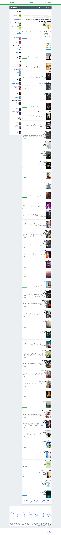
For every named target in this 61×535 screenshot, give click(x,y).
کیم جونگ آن (16, 117)
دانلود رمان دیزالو (32, 434)
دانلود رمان (32, 67)
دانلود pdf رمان (44, 66)
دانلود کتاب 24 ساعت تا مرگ (47, 151)
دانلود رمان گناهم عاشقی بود (26, 355)
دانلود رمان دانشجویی (27, 234)
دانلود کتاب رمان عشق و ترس (47, 420)
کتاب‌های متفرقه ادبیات (16, 113)
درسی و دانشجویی (42, 517)
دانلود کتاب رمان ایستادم (48, 450)
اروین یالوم (44, 471)
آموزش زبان (50, 517)
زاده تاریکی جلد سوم (44, 125)
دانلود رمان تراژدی (28, 264)
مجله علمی (18, 514)
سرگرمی (24, 511)
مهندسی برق (30, 510)
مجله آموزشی (18, 513)
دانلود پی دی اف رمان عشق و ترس (31, 424)
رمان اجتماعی (29, 135)
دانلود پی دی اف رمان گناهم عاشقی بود (41, 355)
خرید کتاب (45, 531)
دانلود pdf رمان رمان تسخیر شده (29, 76)
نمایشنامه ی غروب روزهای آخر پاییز (45, 501)
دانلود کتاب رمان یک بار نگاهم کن (46, 300)
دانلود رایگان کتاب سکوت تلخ (43, 136)
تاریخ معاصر (39, 163)
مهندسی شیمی (30, 512)
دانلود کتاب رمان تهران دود (47, 270)
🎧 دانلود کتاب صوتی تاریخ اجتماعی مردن (45, 161)
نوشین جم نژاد (16, 87)
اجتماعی (43, 513)
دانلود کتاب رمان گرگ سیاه (47, 92)
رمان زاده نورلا (39, 206)
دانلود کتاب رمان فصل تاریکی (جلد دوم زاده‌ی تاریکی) (44, 111)
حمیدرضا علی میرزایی (16, 32)
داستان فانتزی (44, 126)
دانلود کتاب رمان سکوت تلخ (47, 131)
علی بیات (17, 18)
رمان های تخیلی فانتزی (41, 75)
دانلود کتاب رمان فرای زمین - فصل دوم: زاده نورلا (45, 200)
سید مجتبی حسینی (43, 481)
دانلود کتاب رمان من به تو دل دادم (46, 360)
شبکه (37, 513)
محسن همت (17, 41)
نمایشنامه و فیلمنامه (49, 515)
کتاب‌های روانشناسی (17, 42)
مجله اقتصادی (18, 511)
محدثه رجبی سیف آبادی (42, 231)
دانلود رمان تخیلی (28, 75)
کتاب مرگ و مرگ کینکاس (33, 500)
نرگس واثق (44, 93)
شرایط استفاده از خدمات (48, 532)
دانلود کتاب (25, 79)
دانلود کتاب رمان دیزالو (48, 430)
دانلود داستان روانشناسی (36, 286)
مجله (35, 4)
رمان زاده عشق (39, 196)
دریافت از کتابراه (25, 27)
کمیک (50, 512)
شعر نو (50, 510)
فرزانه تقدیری (17, 82)
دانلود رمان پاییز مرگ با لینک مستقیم (26, 65)
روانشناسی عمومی (42, 472)
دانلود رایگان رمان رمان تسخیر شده (37, 77)
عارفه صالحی (44, 22)
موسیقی (24, 514)
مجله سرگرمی (18, 510)
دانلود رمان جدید (36, 65)
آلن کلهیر (44, 162)
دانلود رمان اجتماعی (29, 215)
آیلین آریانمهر (43, 401)
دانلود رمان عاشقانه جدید (26, 86)
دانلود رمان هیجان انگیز (38, 125)
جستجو (31, 2)
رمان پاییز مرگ (38, 67)
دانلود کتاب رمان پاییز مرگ (47, 61)
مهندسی (40, 4)
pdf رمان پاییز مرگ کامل (41, 65)
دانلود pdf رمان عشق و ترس (37, 424)
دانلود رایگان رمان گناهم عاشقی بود (33, 355)
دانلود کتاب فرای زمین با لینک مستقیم (29, 195)
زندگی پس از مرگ (27, 56)
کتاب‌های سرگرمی (17, 132)
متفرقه (24, 517)
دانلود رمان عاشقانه (33, 135)
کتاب (45, 524)
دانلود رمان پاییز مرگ (37, 502)
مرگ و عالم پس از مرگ (39, 500)
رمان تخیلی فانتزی (36, 75)
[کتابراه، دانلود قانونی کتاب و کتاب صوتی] (44, 25)
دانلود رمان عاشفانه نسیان (41, 106)
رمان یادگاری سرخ (41, 313)
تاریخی (43, 510)
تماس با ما (10, 0)
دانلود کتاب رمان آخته (48, 260)
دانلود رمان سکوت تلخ (26, 135)
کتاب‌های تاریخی (17, 52)
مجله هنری (18, 516)
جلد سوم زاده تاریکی (25, 124)
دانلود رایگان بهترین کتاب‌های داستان (15, 14)
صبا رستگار (44, 291)
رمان (27, 67)
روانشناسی (43, 512)
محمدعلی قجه (16, 126)
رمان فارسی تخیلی (34, 114)
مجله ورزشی (18, 512)
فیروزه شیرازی (43, 331)
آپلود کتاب (12, 2)
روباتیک (31, 513)
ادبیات (48, 4)
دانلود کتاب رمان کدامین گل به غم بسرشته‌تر (45, 320)
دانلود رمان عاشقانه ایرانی (28, 236)
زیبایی (24, 510)
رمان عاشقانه (42, 135)
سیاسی (43, 514)
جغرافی (43, 511)
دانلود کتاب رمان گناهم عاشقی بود (46, 350)
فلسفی (43, 515)
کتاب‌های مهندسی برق (16, 19)
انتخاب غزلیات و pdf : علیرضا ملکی (41, 17)
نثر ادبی (50, 513)
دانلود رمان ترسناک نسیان (30, 105)
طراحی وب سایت (36, 514)
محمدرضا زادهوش (16, 96)
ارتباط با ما (50, 529)
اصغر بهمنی (44, 152)
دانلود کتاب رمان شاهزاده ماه (47, 210)
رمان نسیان (37, 106)
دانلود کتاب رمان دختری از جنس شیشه (46, 370)
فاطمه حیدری (43, 241)
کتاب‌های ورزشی (17, 122)
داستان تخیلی (38, 254)
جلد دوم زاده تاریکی (38, 116)
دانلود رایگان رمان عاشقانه (35, 86)
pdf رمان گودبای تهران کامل (33, 405)
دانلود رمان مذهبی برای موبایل (33, 224)
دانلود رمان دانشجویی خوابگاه (33, 235)
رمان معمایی (39, 135)
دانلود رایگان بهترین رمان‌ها (16, 37)
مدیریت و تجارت (12, 511)
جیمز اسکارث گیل (16, 68)
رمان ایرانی (35, 125)
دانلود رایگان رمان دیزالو (36, 434)
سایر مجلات (18, 517)
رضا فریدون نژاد (16, 47)
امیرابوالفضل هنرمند (16, 131)
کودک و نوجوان (24, 513)
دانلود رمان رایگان (35, 67)
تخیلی (35, 254)
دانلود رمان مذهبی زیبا (39, 224)
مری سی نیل (44, 33)
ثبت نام (15, 0)
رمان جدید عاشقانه (31, 86)
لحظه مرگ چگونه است (43, 56)
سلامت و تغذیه (23, 512)
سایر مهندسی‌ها (30, 514)
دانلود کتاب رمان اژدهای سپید (47, 82)
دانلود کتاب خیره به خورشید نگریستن (46, 470)
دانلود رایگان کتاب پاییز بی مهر (38, 501)
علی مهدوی (44, 53)
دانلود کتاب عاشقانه (34, 236)
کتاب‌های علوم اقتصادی (16, 56)
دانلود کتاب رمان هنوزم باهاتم (47, 340)
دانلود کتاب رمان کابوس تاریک (47, 290)
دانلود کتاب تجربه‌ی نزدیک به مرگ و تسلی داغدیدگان (44, 21)
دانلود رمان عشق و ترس (42, 425)
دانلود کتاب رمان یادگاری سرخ (47, 310)
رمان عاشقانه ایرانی (40, 105)
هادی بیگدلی (17, 73)
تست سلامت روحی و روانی (41, 462)
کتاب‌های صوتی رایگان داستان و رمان (45, 19)
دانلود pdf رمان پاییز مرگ (44, 500)
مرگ (43, 23)
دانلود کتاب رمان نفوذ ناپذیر (47, 171)
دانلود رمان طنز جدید (38, 235)
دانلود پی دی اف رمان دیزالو (41, 434)
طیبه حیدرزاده (43, 441)
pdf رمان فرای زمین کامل (35, 195)
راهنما (12, 0)
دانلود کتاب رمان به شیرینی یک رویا (46, 410)
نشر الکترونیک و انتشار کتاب (48, 0)
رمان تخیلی (37, 114)
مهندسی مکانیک (30, 511)
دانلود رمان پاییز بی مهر (32, 501)
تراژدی (25, 264)
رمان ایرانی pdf (41, 66)
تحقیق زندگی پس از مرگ (38, 56)
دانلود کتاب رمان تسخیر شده (47, 71)
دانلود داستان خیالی (40, 126)
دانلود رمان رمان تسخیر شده (31, 77)
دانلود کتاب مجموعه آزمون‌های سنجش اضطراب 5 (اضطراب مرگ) (43, 460)
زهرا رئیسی (44, 281)
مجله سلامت (18, 515)
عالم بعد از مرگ (34, 56)
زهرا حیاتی (44, 261)
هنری (24, 516)
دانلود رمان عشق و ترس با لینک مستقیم (31, 425)
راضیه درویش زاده (43, 451)
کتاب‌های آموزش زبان (17, 28)
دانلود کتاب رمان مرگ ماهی (47, 240)
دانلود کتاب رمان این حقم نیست (47, 220)
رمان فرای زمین (40, 195)
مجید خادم (44, 321)
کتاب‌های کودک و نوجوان (16, 15)
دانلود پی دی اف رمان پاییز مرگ (28, 66)
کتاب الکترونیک (44, 529)
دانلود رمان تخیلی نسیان (35, 105)
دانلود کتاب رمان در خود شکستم (47, 330)
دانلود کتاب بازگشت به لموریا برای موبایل (31, 285)
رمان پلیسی (36, 135)
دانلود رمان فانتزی (32, 75)
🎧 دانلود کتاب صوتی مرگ (47, 480)
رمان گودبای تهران (42, 405)
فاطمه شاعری (43, 411)
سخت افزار (37, 512)
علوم (45, 4)
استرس (43, 44)
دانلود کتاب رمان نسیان (48, 101)
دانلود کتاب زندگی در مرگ (48, 141)
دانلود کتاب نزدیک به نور (48, 490)
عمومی (37, 4)
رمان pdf (34, 65)
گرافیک (37, 515)
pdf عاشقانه (40, 86)
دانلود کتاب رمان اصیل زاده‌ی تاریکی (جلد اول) (45, 250)
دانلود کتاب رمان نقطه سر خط (47, 380)
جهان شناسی (30, 56)
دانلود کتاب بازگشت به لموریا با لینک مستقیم (39, 285)
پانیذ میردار (44, 132)
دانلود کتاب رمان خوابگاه (48, 230)
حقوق (43, 516)
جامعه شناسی (42, 163)
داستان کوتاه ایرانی (42, 153)
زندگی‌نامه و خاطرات (42, 492)
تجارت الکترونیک (36, 511)
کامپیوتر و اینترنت (36, 516)
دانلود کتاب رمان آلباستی (48, 440)
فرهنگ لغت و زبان (49, 516)
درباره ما (50, 530)
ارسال (38, 525)
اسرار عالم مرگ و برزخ (42, 57)
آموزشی (13, 513)
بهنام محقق (44, 43)
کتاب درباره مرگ (37, 57)
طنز (50, 511)
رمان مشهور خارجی (35, 17)
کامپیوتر (43, 4)
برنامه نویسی (36, 510)
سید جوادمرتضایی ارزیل (16, 23)
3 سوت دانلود (47, 17)
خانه (50, 4)
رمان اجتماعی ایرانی (31, 354)
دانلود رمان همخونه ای (42, 235)
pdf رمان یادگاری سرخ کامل (33, 313)
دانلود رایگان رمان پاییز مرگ (42, 502)
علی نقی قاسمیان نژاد (43, 142)
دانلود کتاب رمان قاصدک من (47, 390)
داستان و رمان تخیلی (25, 125)
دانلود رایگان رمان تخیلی (41, 114)
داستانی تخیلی (33, 254)
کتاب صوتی (32, 4)
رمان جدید (32, 65)
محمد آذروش (17, 27)
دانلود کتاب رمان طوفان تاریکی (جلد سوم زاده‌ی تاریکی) (44, 121)
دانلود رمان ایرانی (34, 76)
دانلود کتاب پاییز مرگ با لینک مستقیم (35, 66)
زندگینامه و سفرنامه (49, 514)
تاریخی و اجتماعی (12, 510)
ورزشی (24, 515)
